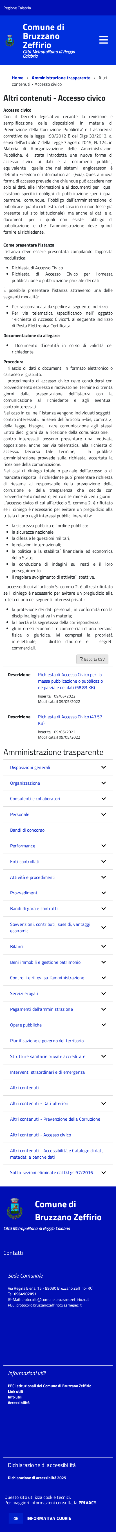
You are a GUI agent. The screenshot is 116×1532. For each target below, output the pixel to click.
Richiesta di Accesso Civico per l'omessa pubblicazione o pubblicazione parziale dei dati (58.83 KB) (70, 681)
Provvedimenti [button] (24, 892)
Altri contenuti (24, 1087)
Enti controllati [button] (25, 861)
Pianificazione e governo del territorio (47, 1040)
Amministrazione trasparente (61, 77)
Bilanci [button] (16, 946)
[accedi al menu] (103, 39)
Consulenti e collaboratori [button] (35, 798)
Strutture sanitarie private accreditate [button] (47, 1056)
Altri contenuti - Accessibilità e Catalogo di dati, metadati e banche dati (57, 1153)
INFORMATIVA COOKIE (49, 1518)
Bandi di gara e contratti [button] (34, 908)
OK (16, 1518)
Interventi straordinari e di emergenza (47, 1072)
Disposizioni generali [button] (30, 767)
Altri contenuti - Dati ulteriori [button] (39, 1103)
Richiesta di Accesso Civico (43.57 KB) (70, 719)
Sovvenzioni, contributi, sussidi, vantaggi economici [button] (50, 927)
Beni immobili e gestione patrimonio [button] (45, 962)
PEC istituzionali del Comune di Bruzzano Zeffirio (49, 1386)
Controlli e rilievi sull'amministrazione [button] (47, 977)
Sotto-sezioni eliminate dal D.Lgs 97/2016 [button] (51, 1172)
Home (18, 77)
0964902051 (25, 1294)
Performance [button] (22, 845)
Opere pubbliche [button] (26, 1024)
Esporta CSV (94, 659)
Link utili (15, 1391)
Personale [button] (19, 814)
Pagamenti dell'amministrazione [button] (41, 1009)
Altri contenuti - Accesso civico (40, 1134)
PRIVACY (87, 1502)
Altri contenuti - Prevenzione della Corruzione (55, 1119)
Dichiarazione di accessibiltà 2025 (37, 1478)
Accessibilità (19, 1402)
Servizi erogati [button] (24, 993)
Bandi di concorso (27, 830)
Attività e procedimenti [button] (32, 877)
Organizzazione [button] (25, 783)
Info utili (15, 1397)
